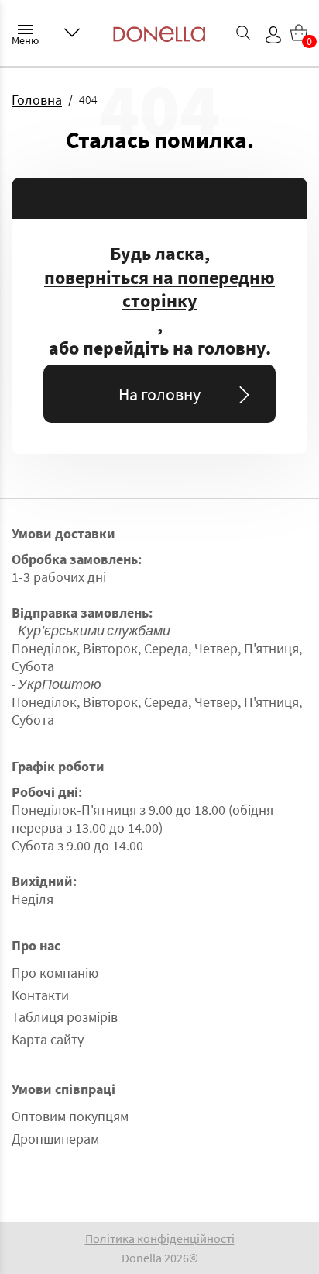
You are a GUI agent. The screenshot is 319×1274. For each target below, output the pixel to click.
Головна (37, 100)
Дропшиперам (55, 1139)
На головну (159, 394)
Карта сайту (48, 1039)
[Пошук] (243, 32)
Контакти (40, 995)
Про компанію (55, 972)
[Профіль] (273, 35)
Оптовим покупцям (70, 1116)
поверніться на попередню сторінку (159, 289)
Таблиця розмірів (65, 1017)
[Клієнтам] (72, 32)
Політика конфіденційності (160, 1238)
